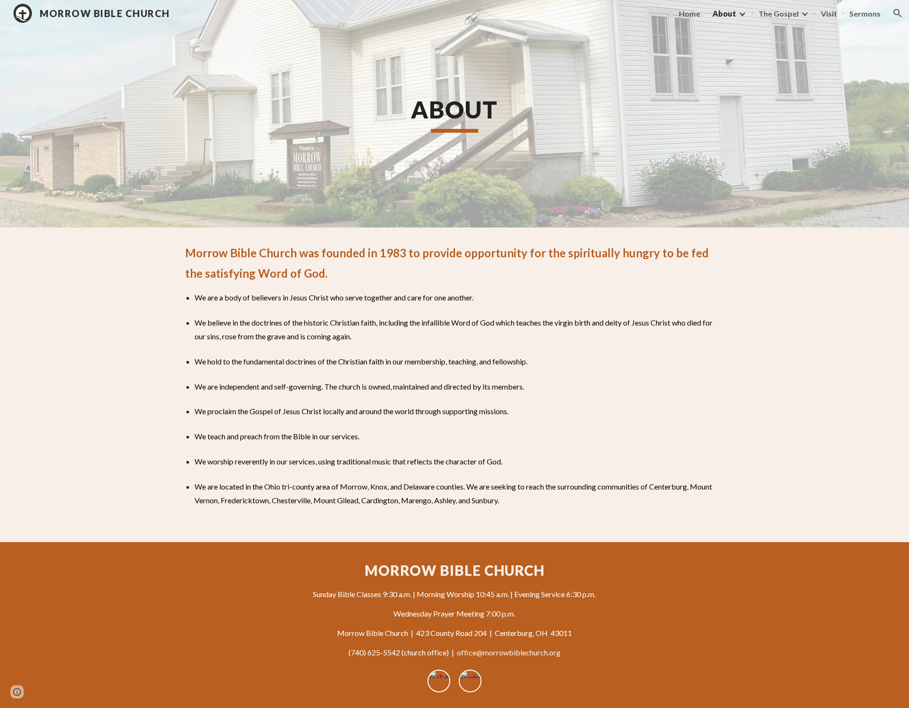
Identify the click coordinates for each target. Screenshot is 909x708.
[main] (454, 113)
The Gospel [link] (778, 13)
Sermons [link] (865, 13)
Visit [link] (829, 13)
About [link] (724, 13)
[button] (897, 13)
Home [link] (689, 13)
